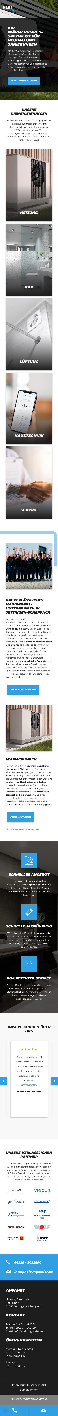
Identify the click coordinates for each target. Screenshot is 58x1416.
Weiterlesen (29, 1085)
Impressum (19, 1384)
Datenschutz (36, 1384)
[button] (5, 1410)
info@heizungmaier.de (29, 1331)
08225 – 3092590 (26, 1324)
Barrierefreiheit (29, 1389)
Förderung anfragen (24, 829)
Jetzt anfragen (20, 817)
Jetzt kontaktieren (24, 80)
